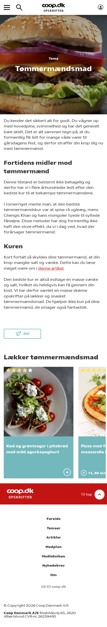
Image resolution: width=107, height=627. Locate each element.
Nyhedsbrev (53, 565)
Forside (53, 519)
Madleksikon (53, 556)
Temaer (53, 528)
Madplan (54, 547)
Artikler (53, 537)
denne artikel (50, 268)
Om (53, 575)
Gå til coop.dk (53, 587)
